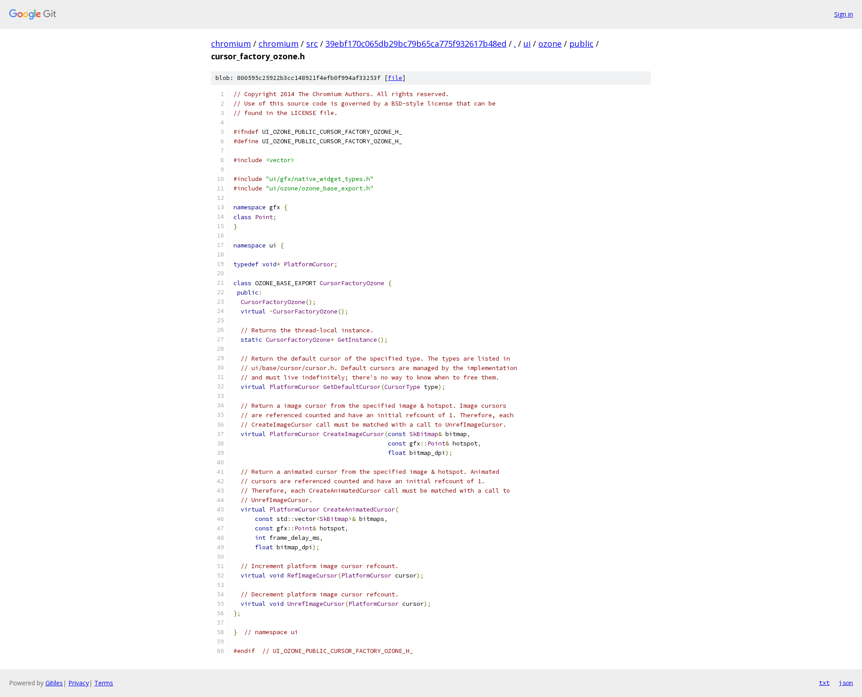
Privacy (78, 683)
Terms (103, 683)
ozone (550, 43)
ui (527, 43)
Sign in (843, 14)
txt (824, 683)
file (395, 78)
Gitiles (54, 683)
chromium (231, 43)
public (581, 43)
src (312, 43)
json (846, 683)
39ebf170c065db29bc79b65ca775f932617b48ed (415, 43)
